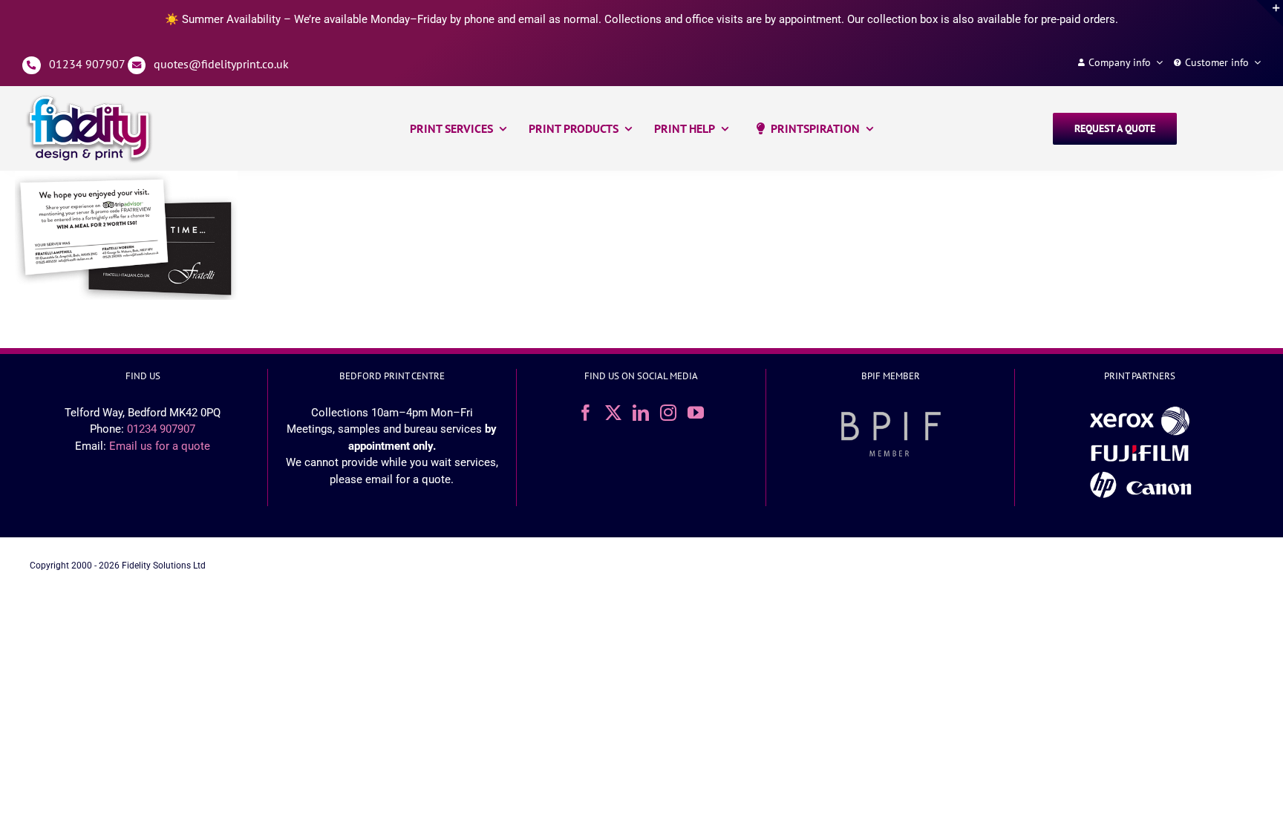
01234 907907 (87, 63)
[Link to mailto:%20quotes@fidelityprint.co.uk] (137, 65)
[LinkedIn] (641, 412)
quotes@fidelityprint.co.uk (221, 63)
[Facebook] (586, 412)
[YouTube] (696, 412)
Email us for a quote (159, 446)
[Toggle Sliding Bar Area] (1269, 13)
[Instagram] (668, 412)
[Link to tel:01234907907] (31, 65)
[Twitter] (613, 412)
